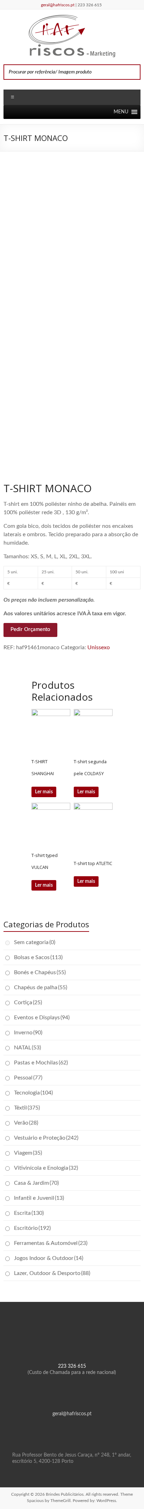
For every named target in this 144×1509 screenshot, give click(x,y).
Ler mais (44, 791)
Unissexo (98, 647)
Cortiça (28, 1002)
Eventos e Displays (42, 1017)
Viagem (28, 1153)
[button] (121, 112)
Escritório (32, 1228)
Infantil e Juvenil (39, 1198)
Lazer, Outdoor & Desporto (52, 1273)
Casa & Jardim (36, 1183)
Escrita (29, 1213)
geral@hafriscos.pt (58, 5)
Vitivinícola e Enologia (46, 1168)
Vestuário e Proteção (46, 1138)
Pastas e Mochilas (41, 1062)
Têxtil (27, 1108)
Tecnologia (33, 1093)
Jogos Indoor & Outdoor (48, 1258)
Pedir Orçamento (30, 629)
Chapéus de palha (40, 987)
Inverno (28, 1032)
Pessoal (28, 1078)
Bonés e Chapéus (40, 972)
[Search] (133, 72)
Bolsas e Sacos (38, 957)
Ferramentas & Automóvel (50, 1243)
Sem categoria (34, 942)
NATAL (27, 1047)
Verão (26, 1123)
